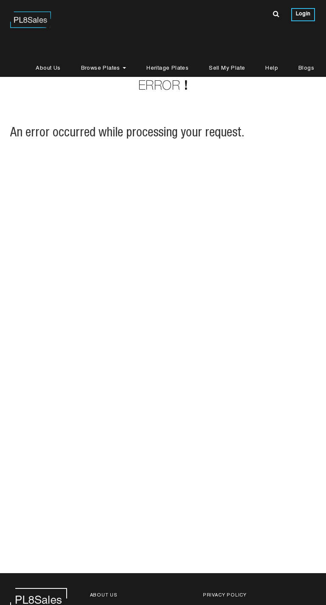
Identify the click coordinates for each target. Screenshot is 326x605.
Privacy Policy (225, 595)
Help (271, 68)
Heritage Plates (167, 68)
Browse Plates (101, 68)
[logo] (30, 19)
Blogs (306, 68)
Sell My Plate (227, 68)
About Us (48, 68)
